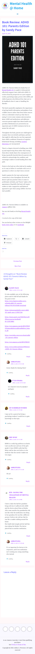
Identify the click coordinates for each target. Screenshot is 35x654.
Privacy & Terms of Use (19, 644)
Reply (28, 356)
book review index (7, 225)
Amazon (4, 207)
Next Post (18, 266)
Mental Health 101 (8, 90)
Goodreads (20, 225)
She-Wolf (13, 437)
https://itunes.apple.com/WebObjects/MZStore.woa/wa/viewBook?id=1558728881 (17, 319)
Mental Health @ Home (21, 5)
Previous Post (18, 261)
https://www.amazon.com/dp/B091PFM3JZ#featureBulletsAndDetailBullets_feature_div (17, 328)
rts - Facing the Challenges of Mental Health (19, 494)
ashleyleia (15, 362)
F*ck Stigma (17, 381)
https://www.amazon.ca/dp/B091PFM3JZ (17, 342)
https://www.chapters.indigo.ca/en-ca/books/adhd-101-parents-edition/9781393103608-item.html (16, 303)
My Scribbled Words (18, 408)
